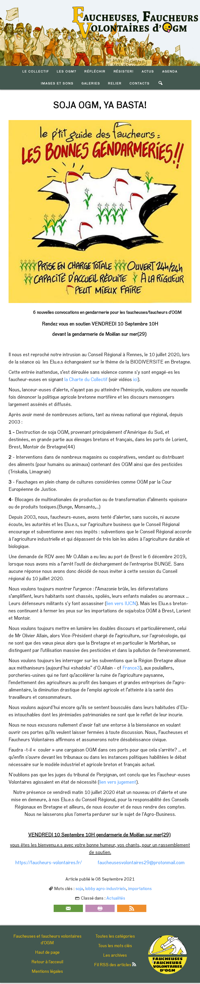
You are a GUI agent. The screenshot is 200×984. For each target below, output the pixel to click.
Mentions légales (47, 971)
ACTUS (148, 71)
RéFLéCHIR (95, 71)
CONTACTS (140, 83)
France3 (131, 668)
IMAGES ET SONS (57, 83)
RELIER (115, 83)
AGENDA (170, 71)
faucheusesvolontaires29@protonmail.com (141, 862)
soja (79, 889)
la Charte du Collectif (85, 379)
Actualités (115, 898)
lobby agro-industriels (105, 889)
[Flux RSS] (131, 908)
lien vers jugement (117, 782)
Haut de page (47, 952)
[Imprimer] (100, 908)
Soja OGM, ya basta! (100, 105)
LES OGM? (67, 71)
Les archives (115, 955)
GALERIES (90, 83)
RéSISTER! (124, 71)
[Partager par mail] (68, 908)
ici (135, 379)
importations (140, 889)
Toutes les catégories (115, 936)
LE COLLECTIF (35, 71)
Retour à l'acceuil (47, 962)
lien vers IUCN (121, 603)
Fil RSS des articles (113, 965)
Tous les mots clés (115, 946)
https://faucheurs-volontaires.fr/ (48, 862)
